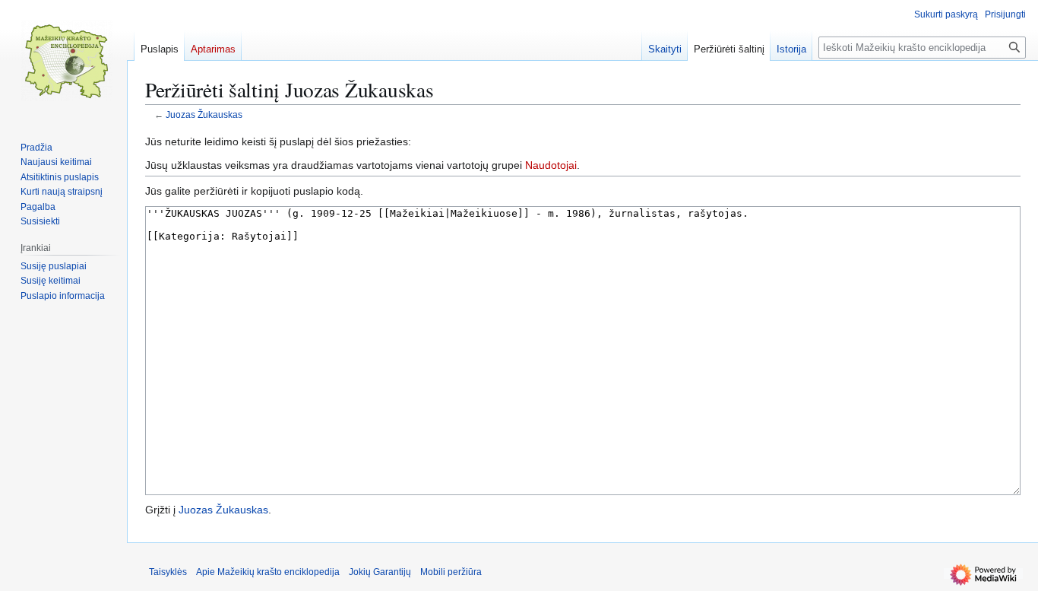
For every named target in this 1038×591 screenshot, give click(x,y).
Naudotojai (551, 165)
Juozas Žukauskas (204, 114)
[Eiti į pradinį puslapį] (67, 61)
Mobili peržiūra (451, 572)
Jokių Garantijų (380, 572)
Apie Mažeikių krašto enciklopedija (268, 572)
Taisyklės (168, 572)
